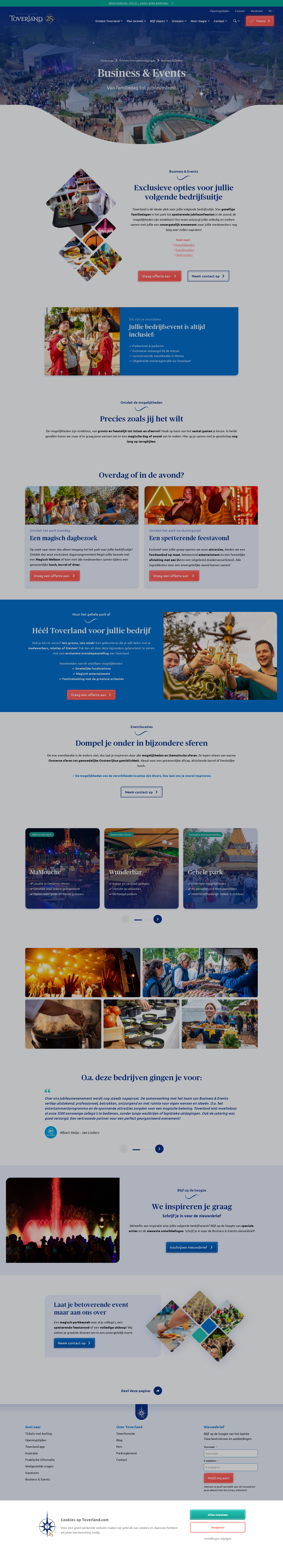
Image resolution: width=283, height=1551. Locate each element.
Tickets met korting (38, 1433)
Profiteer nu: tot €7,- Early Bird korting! (138, 3)
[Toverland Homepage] (26, 19)
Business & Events (37, 1479)
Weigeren (217, 1527)
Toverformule (125, 1433)
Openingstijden (219, 10)
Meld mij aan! (218, 1478)
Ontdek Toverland (107, 21)
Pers (119, 1446)
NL (269, 11)
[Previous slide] (125, 919)
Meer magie (199, 21)
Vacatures (257, 10)
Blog (119, 1440)
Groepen (178, 21)
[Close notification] (172, 3)
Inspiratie (31, 1453)
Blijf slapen (157, 21)
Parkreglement (126, 1453)
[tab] (138, 919)
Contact (240, 10)
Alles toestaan (218, 1515)
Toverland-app (35, 1446)
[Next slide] (157, 919)
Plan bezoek (135, 21)
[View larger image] (82, 972)
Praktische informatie (40, 1459)
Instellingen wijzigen (217, 1538)
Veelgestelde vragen (39, 1466)
